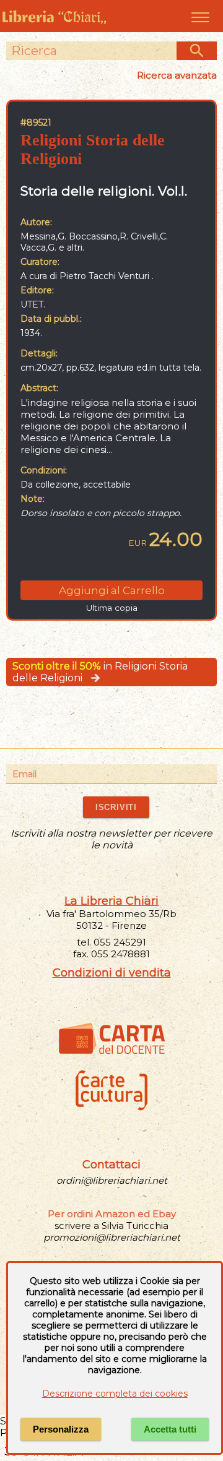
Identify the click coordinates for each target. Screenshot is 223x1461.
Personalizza (61, 1429)
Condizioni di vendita (112, 973)
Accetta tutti (170, 1429)
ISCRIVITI (116, 807)
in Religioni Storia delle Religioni (100, 672)
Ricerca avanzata (177, 75)
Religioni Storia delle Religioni (92, 149)
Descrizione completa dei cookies (115, 1393)
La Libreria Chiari (111, 901)
